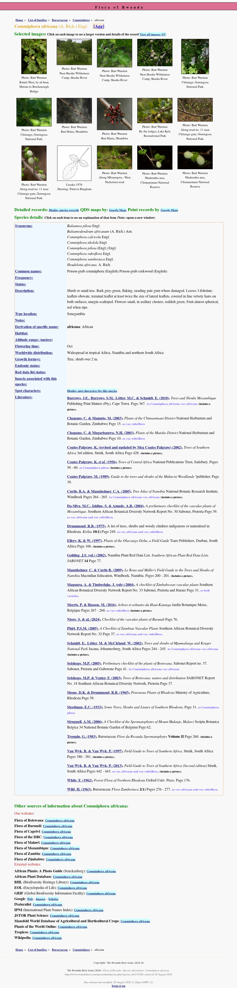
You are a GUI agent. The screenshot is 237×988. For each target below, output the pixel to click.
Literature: (23, 397)
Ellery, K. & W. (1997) (84, 540)
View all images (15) (153, 34)
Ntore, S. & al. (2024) (83, 619)
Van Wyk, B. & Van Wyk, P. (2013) (94, 765)
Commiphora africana (60, 820)
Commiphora (81, 20)
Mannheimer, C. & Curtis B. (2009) (95, 569)
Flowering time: (27, 346)
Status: (20, 284)
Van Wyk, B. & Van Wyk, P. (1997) (94, 751)
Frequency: (24, 277)
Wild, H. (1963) (79, 789)
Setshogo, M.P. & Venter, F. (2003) (94, 677)
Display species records (64, 210)
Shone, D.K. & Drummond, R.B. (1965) (98, 692)
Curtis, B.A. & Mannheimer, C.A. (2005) (99, 491)
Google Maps (117, 210)
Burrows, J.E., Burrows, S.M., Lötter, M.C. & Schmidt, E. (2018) (118, 397)
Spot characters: (28, 390)
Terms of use (118, 986)
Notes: (20, 320)
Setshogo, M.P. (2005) (84, 663)
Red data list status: (30, 372)
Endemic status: (27, 365)
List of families (37, 20)
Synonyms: (23, 225)
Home (19, 20)
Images (40, 899)
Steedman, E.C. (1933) (84, 707)
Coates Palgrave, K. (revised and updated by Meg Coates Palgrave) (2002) (124, 447)
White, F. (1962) (79, 780)
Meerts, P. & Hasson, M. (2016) (91, 604)
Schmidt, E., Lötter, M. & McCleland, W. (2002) (104, 643)
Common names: (28, 271)
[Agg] (99, 26)
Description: (24, 290)
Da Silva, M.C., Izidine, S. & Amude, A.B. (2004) (105, 505)
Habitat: (21, 333)
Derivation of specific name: (37, 326)
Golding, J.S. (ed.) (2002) (86, 555)
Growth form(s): (28, 359)
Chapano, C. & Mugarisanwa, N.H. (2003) (100, 432)
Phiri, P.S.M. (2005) (82, 628)
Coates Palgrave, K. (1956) (91, 461)
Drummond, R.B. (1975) (86, 525)
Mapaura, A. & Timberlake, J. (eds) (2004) (100, 584)
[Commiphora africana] (34, 55)
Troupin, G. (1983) (81, 736)
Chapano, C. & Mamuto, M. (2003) (94, 418)
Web (30, 899)
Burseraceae (60, 20)
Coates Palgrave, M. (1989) (88, 476)
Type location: (26, 313)
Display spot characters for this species (92, 390)
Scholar (53, 899)
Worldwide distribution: (34, 352)
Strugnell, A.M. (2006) (84, 721)
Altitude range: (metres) (34, 339)
